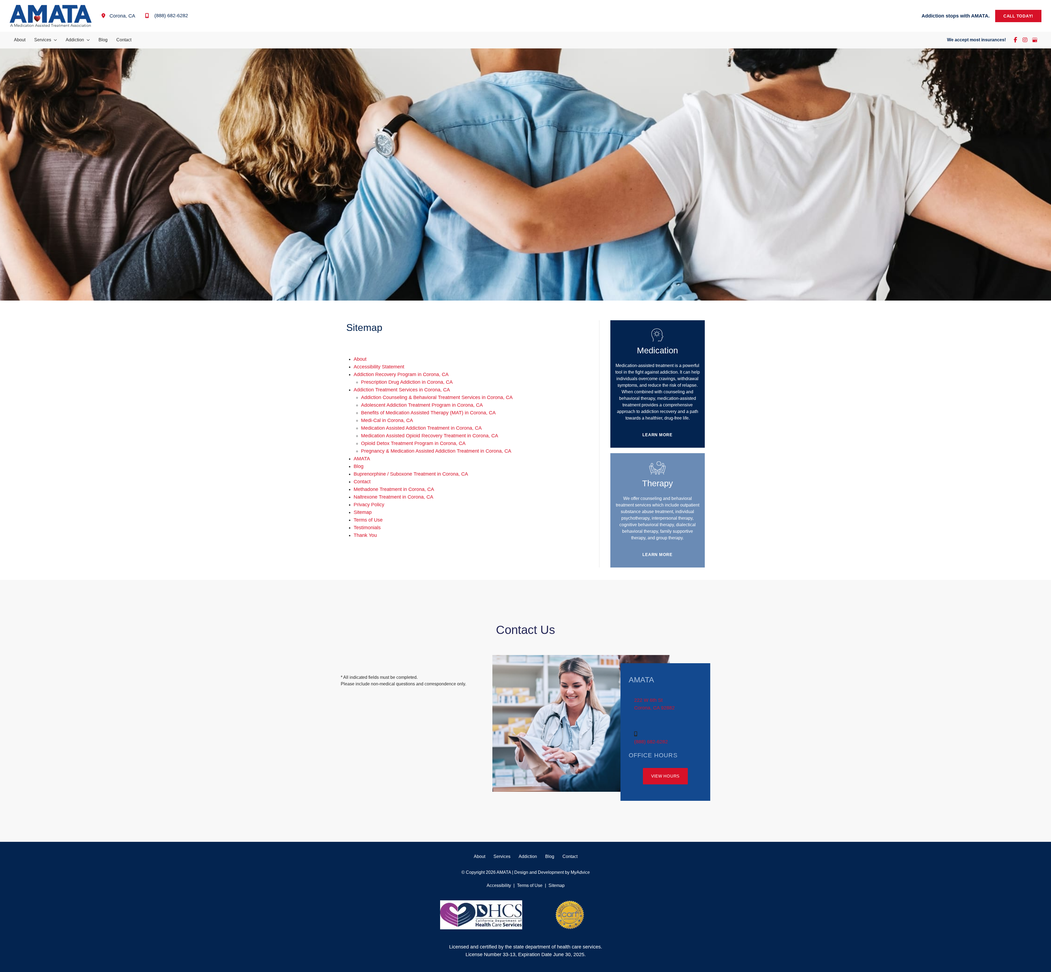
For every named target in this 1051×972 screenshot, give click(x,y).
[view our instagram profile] (1025, 40)
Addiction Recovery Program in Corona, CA (401, 374)
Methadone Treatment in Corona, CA (394, 489)
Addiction (528, 856)
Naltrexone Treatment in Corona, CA (393, 497)
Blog (358, 466)
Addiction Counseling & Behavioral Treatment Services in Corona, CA (437, 397)
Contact (362, 481)
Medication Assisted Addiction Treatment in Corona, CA (421, 428)
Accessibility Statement (379, 366)
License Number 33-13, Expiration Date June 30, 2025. (526, 954)
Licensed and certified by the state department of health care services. (525, 947)
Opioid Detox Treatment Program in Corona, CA (413, 443)
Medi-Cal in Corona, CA (387, 420)
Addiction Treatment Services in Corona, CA (402, 389)
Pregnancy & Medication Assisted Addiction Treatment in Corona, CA (436, 451)
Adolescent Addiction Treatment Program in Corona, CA (422, 405)
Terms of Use (368, 520)
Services (501, 856)
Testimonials (367, 527)
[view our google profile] (1034, 40)
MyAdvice (580, 872)
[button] (1018, 16)
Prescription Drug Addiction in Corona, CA (407, 382)
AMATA (362, 458)
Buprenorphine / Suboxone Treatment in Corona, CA (411, 474)
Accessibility (499, 885)
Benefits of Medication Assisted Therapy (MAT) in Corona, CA (428, 412)
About (360, 359)
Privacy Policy (369, 504)
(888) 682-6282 (651, 741)
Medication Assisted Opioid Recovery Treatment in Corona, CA (429, 435)
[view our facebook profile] (1015, 40)
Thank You (365, 535)
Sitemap (363, 512)
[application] (54, 40)
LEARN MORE (657, 434)
